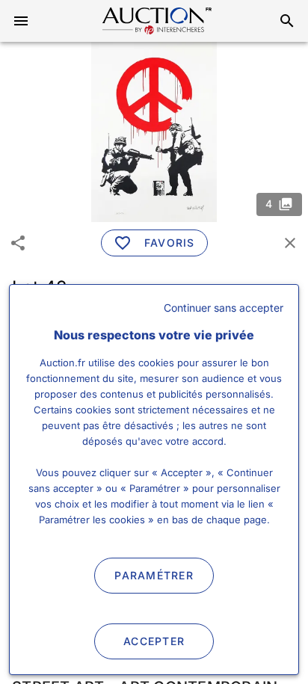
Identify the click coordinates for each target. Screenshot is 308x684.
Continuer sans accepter (223, 307)
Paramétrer (154, 575)
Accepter (154, 641)
